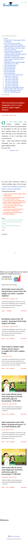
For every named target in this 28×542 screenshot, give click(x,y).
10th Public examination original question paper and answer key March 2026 (14, 59)
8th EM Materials (9, 73)
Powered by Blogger (15, 536)
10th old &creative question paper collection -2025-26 (14, 48)
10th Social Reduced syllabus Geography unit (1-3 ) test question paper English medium (12, 221)
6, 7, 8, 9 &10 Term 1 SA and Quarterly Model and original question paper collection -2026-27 (14, 44)
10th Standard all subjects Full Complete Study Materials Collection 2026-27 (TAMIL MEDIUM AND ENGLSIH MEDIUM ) (15, 53)
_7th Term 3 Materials (11, 84)
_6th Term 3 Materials (11, 85)
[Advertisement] (14, 21)
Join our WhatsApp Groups (12, 90)
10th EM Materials (10, 67)
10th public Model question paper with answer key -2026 (14, 62)
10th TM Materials (10, 65)
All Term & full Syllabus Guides (14, 87)
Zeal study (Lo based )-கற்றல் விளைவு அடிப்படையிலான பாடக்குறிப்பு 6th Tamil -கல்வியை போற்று (13, 349)
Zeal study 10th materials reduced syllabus (11, 226)
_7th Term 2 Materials (11, 82)
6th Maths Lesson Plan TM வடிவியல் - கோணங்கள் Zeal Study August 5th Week (14, 321)
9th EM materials (9, 70)
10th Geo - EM (14, 150)
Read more (23, 311)
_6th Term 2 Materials (11, 81)
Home (6, 38)
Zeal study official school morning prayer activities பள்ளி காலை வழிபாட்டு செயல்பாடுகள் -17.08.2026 (12, 470)
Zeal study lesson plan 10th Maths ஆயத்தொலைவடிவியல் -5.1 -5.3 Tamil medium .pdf (14, 424)
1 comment (9, 311)
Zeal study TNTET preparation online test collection (13, 75)
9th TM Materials (9, 68)
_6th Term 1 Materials (11, 79)
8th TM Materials (9, 71)
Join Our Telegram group (12, 92)
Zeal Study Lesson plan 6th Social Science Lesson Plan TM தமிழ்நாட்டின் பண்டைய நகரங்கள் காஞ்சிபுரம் (14, 292)
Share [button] (3, 230)
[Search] (22, 2)
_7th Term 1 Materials (11, 78)
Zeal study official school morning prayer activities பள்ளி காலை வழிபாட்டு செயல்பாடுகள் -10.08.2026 (12, 397)
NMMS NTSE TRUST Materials (13, 89)
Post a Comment (10, 338)
